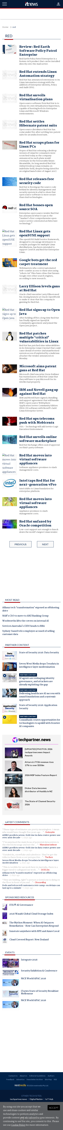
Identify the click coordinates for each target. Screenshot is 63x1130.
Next (45, 544)
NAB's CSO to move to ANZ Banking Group (25, 616)
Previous (20, 544)
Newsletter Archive (35, 1079)
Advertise (20, 1079)
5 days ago (15, 875)
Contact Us (13, 1076)
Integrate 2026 (29, 960)
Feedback (10, 1079)
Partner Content (17, 644)
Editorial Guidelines (37, 1076)
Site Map (48, 1079)
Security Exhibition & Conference (39, 971)
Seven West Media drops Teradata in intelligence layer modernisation (30, 861)
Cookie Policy (18, 1125)
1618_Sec (45, 869)
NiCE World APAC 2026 (33, 978)
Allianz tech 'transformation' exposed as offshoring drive (30, 609)
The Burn (49, 857)
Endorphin (50, 832)
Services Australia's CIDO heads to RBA (23, 626)
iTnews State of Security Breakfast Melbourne (40, 993)
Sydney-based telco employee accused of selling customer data (28, 633)
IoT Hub (49, 1099)
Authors (51, 1076)
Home (5, 27)
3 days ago (27, 850)
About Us (23, 1076)
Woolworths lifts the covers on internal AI (25, 621)
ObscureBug (40, 882)
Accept (53, 1107)
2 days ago (27, 837)
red (14, 27)
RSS (55, 1079)
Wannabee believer (48, 844)
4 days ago (25, 862)
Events (10, 952)
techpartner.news (18, 1099)
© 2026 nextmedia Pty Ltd (37, 1085)
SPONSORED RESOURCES (19, 897)
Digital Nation (36, 1099)
